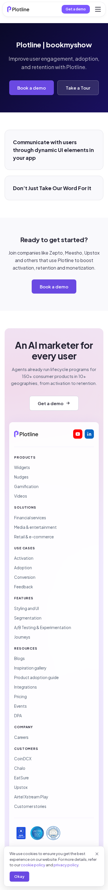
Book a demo (31, 87)
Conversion (24, 577)
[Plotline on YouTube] (77, 434)
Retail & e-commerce (34, 536)
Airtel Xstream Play (31, 796)
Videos (20, 496)
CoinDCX (22, 758)
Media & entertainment (35, 527)
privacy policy (66, 865)
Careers (21, 737)
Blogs (19, 658)
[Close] (97, 854)
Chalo (19, 768)
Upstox (21, 787)
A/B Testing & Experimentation (42, 627)
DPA (18, 715)
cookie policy (33, 865)
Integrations (25, 687)
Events (20, 706)
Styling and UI (26, 608)
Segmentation (27, 617)
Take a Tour (78, 87)
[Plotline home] (18, 9)
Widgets (22, 467)
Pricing (20, 696)
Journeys (22, 637)
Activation (23, 558)
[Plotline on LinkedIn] (89, 434)
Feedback (23, 586)
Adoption (23, 567)
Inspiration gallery (30, 667)
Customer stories (30, 806)
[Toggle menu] (98, 9)
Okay (19, 876)
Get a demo (76, 9)
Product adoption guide (36, 677)
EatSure (21, 777)
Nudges (21, 476)
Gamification (26, 486)
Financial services (30, 517)
